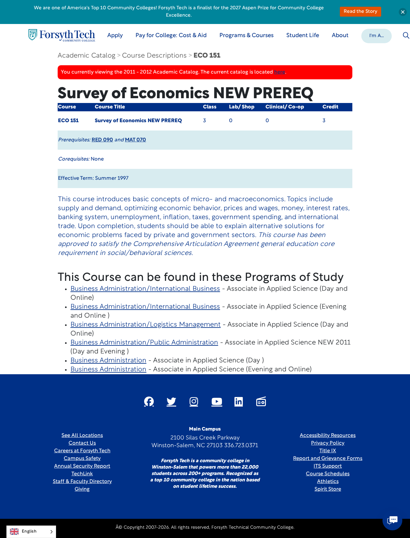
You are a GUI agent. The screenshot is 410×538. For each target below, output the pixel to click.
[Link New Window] (149, 401)
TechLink (82, 474)
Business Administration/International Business (145, 289)
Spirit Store (328, 489)
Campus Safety (82, 458)
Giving (82, 489)
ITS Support (328, 466)
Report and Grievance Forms (327, 458)
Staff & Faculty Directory (82, 481)
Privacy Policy (327, 443)
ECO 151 (206, 55)
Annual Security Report (82, 466)
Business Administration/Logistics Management (145, 324)
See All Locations (82, 435)
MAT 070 (135, 140)
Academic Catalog (86, 55)
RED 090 (102, 140)
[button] (376, 35)
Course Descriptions (154, 55)
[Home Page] (62, 35)
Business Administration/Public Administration (144, 342)
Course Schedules (327, 474)
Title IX (327, 451)
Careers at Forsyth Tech (82, 451)
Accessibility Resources (328, 435)
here (279, 72)
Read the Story (360, 11)
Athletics (328, 481)
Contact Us (82, 443)
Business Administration (108, 360)
